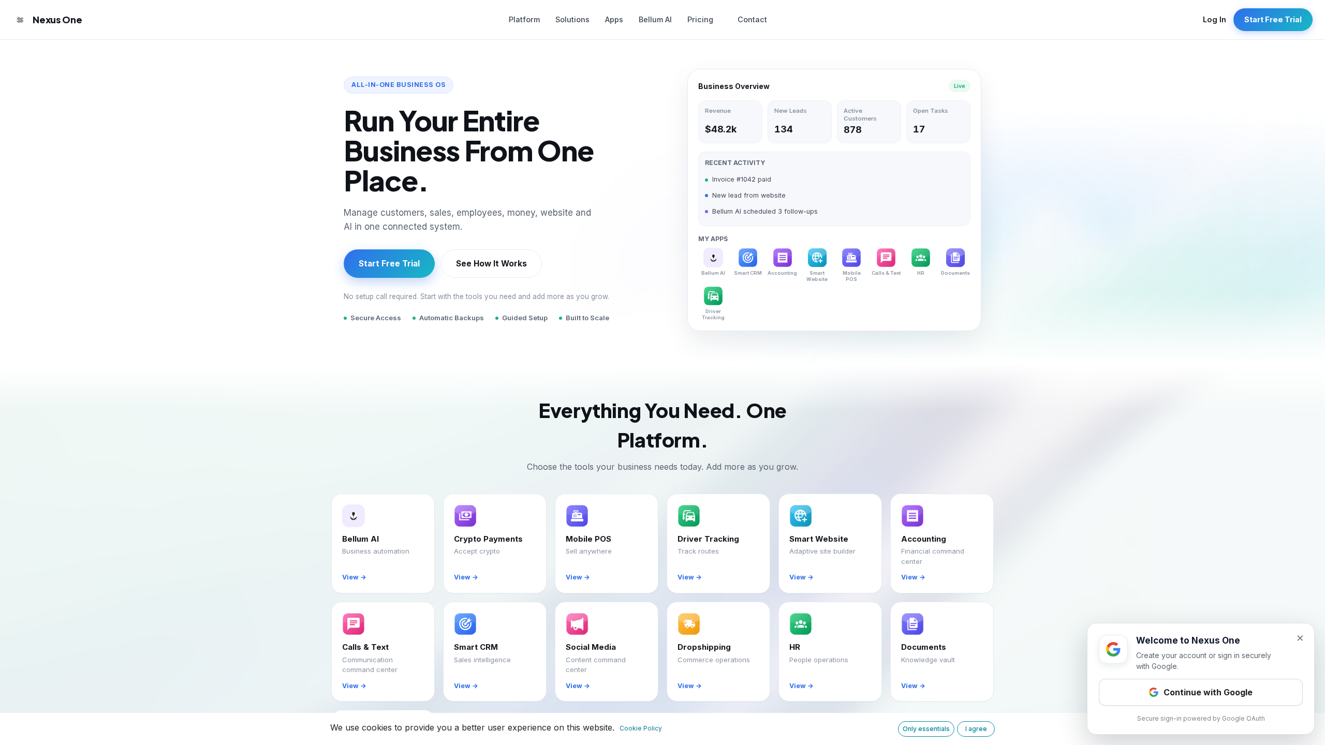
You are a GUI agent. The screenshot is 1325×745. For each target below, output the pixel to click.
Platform (524, 19)
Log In (1214, 19)
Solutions (572, 19)
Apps (614, 19)
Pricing (700, 19)
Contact (752, 19)
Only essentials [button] (926, 729)
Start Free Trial (1273, 19)
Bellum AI (655, 19)
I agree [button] (976, 729)
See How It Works (491, 264)
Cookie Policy (641, 728)
